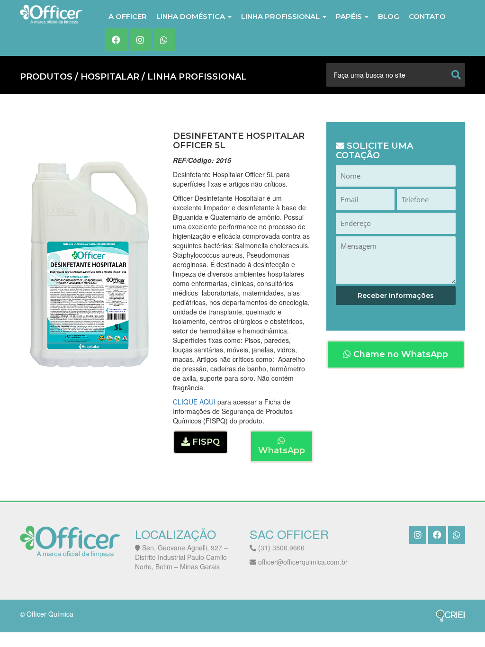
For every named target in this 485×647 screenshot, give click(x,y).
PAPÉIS (350, 16)
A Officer (127, 16)
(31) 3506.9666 (280, 547)
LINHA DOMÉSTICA (191, 16)
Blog (388, 16)
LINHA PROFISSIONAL (281, 16)
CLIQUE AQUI (194, 401)
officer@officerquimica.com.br (302, 561)
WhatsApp (281, 450)
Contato (427, 16)
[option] (89, 264)
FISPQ (205, 442)
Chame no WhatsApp (399, 354)
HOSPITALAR (110, 77)
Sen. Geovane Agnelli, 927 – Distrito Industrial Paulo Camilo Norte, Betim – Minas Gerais (181, 557)
